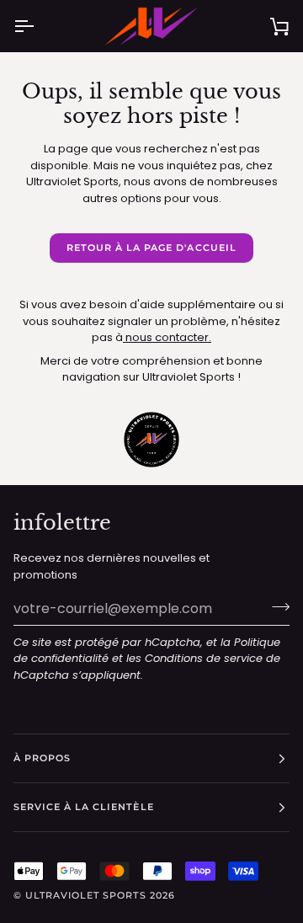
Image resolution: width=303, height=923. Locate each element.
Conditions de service (204, 658)
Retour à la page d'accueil (151, 247)
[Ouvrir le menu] (38, 26)
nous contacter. (167, 337)
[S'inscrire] (276, 606)
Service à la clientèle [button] (83, 807)
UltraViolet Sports (85, 895)
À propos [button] (42, 758)
